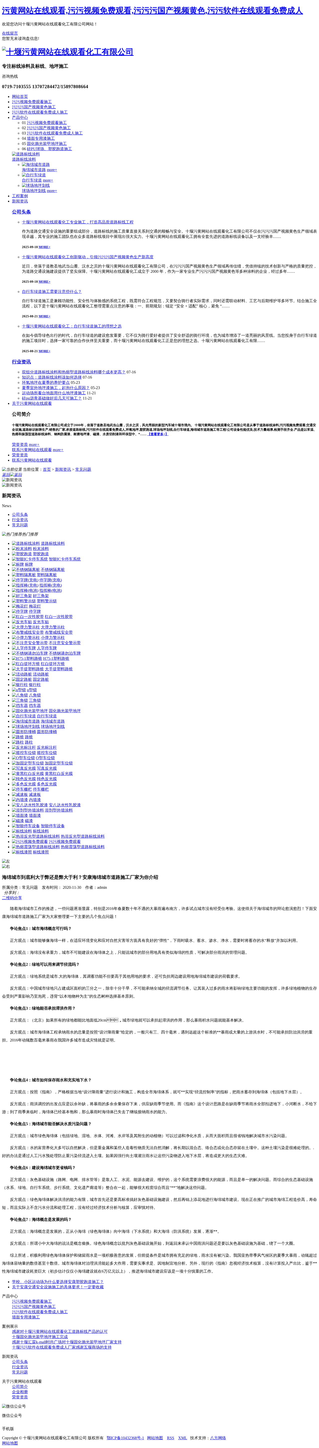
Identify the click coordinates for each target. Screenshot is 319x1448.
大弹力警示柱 (53, 627)
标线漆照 (41, 852)
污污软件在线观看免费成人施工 (40, 112)
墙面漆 (35, 815)
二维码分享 (12, 898)
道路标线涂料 (24, 159)
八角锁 (35, 695)
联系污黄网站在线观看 (32, 450)
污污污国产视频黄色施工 (34, 107)
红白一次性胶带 (59, 617)
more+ (52, 170)
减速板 (35, 794)
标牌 (29, 564)
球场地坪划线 (34, 191)
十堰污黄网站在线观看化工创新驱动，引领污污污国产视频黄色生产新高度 (88, 257)
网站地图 (155, 1438)
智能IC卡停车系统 (65, 559)
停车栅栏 (41, 789)
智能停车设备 (53, 826)
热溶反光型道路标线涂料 (83, 836)
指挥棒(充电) (50, 585)
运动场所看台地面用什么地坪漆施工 (54, 393)
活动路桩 (41, 674)
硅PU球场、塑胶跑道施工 (49, 149)
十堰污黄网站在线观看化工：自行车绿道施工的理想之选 (72, 326)
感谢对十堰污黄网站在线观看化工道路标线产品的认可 (60, 1331)
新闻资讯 (20, 201)
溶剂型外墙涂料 (59, 810)
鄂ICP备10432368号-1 (125, 1438)
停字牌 (35, 611)
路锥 (29, 737)
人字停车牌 (47, 648)
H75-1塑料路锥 (56, 658)
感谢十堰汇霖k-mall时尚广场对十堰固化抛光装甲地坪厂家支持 (67, 1342)
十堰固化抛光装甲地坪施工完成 (40, 1337)
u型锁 (32, 690)
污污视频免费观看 (65, 841)
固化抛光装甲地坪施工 (47, 143)
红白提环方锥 (53, 664)
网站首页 (20, 96)
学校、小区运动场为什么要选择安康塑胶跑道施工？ (58, 1282)
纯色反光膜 (47, 779)
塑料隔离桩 (47, 575)
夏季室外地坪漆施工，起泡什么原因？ (56, 388)
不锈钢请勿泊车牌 (65, 653)
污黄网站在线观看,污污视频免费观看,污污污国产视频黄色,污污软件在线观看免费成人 (152, 10)
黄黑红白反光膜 (59, 773)
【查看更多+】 (157, 434)
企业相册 (20, 1392)
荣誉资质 (20, 444)
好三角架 (41, 596)
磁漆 (29, 821)
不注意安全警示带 (65, 643)
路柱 (29, 742)
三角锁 (35, 700)
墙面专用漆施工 (41, 138)
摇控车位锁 (47, 753)
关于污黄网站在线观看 (32, 403)
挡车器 (35, 705)
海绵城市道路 (34, 170)
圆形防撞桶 (47, 732)
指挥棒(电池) (50, 590)
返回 (6, 475)
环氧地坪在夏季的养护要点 (46, 382)
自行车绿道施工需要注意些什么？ (52, 291)
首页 (47, 469)
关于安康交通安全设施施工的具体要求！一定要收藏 (58, 1287)
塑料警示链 (47, 601)
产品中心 (20, 117)
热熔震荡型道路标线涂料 (83, 847)
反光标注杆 (47, 747)
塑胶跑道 (41, 554)
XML (182, 1438)
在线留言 (10, 33)
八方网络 (218, 1438)
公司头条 (21, 211)
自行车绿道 (32, 180)
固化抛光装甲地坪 (65, 711)
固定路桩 (41, 679)
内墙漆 (35, 800)
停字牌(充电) (50, 580)
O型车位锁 (45, 758)
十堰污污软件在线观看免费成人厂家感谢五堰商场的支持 (62, 1347)
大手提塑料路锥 (59, 669)
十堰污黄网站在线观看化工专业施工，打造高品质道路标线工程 (78, 222)
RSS (170, 1438)
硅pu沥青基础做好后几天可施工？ (52, 398)
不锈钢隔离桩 (53, 569)
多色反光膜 (47, 784)
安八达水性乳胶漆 (65, 805)
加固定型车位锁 (59, 763)
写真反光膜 (47, 768)
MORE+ (44, 247)
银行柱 (35, 685)
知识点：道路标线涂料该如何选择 (52, 377)
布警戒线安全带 (59, 632)
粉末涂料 (41, 549)
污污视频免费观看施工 (32, 102)
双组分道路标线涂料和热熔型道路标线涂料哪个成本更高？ (74, 372)
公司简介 (20, 1386)
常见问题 (83, 469)
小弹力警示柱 (53, 637)
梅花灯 (35, 606)
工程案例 (20, 196)
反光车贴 (41, 622)
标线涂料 (41, 831)
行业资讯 (21, 361)
